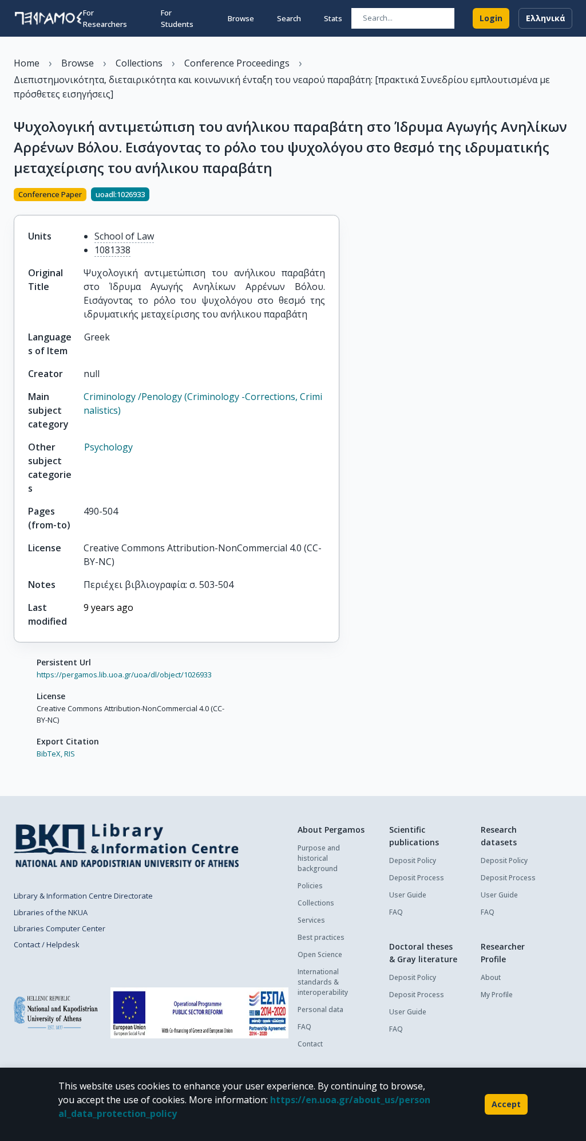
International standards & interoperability (323, 982)
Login (491, 18)
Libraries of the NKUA (51, 912)
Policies (310, 886)
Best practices (321, 937)
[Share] (334, 195)
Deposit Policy (412, 860)
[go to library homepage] (126, 845)
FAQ (304, 1027)
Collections (316, 903)
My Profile (497, 994)
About (491, 977)
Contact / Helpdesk (47, 944)
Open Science (320, 954)
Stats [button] (333, 18)
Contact (310, 1044)
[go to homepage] (48, 18)
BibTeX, (49, 753)
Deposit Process (416, 878)
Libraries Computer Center (59, 928)
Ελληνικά (545, 18)
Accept (506, 1104)
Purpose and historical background (319, 858)
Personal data (320, 1009)
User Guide (407, 895)
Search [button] (289, 18)
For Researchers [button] (105, 18)
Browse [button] (241, 18)
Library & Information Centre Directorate (83, 896)
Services (311, 920)
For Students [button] (177, 18)
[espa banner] (199, 1012)
